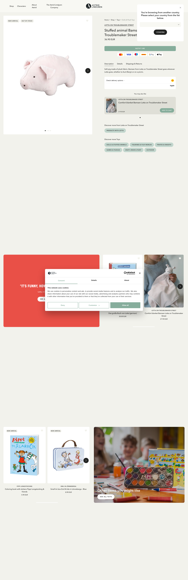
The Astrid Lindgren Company (54, 6)
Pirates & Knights (164, 144)
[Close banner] (140, 273)
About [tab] (126, 280)
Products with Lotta (115, 130)
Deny (63, 305)
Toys (118, 20)
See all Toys (106, 497)
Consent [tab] (61, 281)
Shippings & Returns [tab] (134, 64)
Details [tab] (94, 280)
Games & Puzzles (113, 150)
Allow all (125, 305)
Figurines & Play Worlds (142, 144)
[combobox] (160, 24)
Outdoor (150, 150)
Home (106, 20)
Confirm (160, 32)
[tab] (45, 130)
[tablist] (140, 64)
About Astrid (34, 6)
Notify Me (140, 48)
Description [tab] (109, 64)
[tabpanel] (140, 69)
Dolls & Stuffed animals (117, 144)
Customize (93, 305)
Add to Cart (167, 110)
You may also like (140, 94)
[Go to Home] (94, 6)
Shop (12, 6)
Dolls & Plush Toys (128, 20)
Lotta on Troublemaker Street (119, 25)
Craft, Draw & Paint (133, 150)
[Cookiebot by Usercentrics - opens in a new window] (125, 273)
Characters (21, 6)
